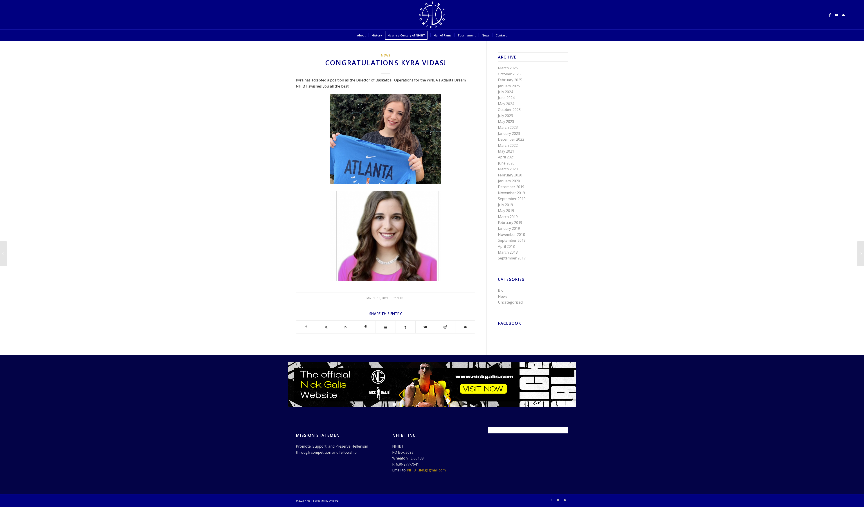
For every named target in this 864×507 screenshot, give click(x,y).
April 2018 (506, 246)
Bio (501, 290)
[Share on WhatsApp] (346, 327)
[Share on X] (326, 327)
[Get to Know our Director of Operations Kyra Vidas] (860, 253)
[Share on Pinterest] (366, 327)
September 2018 (512, 240)
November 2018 (511, 234)
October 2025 (509, 74)
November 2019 (511, 192)
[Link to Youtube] (836, 14)
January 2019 (509, 228)
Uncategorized (510, 302)
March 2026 (508, 67)
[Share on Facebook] (306, 327)
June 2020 (506, 163)
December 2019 (511, 186)
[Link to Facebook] (829, 14)
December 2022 (511, 139)
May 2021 (506, 151)
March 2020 (508, 169)
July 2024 (505, 91)
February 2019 (510, 222)
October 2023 (509, 109)
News (385, 55)
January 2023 (509, 133)
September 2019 (512, 198)
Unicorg (333, 500)
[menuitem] (361, 35)
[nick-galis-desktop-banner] (432, 384)
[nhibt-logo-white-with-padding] (432, 14)
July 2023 (505, 115)
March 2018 (508, 252)
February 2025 (510, 79)
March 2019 (508, 216)
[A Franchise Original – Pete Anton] (3, 253)
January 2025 (509, 85)
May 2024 (506, 103)
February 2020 (510, 175)
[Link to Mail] (843, 14)
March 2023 (508, 127)
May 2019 (506, 210)
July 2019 (505, 204)
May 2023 (506, 121)
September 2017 (512, 258)
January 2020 (509, 180)
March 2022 (508, 145)
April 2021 (506, 157)
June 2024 (506, 97)
